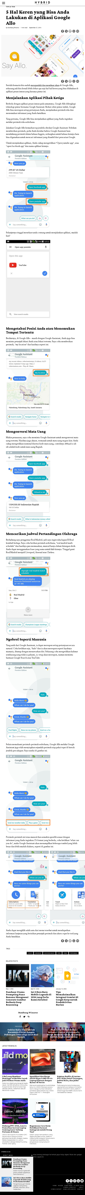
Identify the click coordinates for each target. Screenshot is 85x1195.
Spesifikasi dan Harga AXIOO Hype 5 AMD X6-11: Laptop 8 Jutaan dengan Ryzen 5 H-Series (41, 1079)
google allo (49, 953)
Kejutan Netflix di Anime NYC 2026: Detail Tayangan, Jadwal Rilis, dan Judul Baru (70, 1079)
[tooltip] (62, 31)
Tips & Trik (10, 7)
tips (59, 953)
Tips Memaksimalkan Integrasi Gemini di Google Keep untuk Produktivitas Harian (67, 998)
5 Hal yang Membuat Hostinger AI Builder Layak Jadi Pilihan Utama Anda (14, 1078)
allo (30, 953)
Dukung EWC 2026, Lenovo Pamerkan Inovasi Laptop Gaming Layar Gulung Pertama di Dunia (14, 1129)
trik (65, 953)
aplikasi (38, 953)
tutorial (73, 953)
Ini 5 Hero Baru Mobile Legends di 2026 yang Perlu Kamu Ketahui (41, 996)
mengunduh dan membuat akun (45, 85)
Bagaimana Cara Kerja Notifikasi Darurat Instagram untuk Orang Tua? (41, 1129)
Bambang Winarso (13, 27)
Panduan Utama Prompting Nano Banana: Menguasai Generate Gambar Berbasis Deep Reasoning (17, 998)
